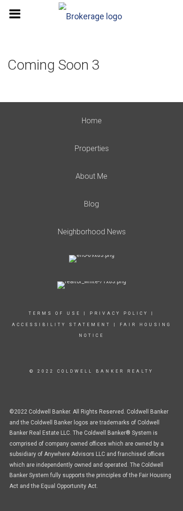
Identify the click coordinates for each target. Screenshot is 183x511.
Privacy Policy (119, 313)
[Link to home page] (91, 14)
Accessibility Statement (61, 324)
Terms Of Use (55, 313)
